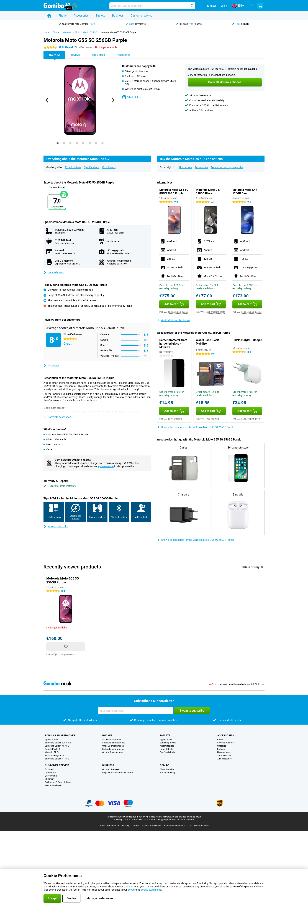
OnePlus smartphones (113, 746)
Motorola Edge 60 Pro (55, 755)
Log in (224, 5)
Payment (49, 769)
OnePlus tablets (167, 752)
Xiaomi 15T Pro (52, 752)
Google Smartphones (112, 752)
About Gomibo (167, 769)
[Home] (49, 15)
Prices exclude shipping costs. (186, 817)
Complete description (59, 417)
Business (118, 15)
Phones (107, 735)
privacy (132, 889)
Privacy (125, 825)
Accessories (81, 15)
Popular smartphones (60, 735)
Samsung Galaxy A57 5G (57, 746)
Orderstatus (50, 772)
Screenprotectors (225, 742)
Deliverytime (51, 776)
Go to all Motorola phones (175, 320)
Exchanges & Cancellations (58, 782)
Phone (62, 15)
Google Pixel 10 (52, 749)
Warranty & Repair (53, 785)
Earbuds (221, 749)
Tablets (100, 15)
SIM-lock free (134, 97)
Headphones (223, 752)
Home (46, 32)
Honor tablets (166, 749)
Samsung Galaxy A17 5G (57, 758)
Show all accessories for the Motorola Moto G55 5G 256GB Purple (197, 427)
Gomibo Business (110, 769)
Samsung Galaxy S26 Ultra (58, 742)
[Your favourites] (251, 5)
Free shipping (175, 419)
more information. (185, 819)
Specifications (91, 167)
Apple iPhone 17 (53, 739)
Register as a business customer (117, 772)
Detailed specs (56, 272)
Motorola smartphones (113, 749)
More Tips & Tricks (58, 526)
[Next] (112, 100)
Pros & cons (108, 167)
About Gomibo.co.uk (109, 825)
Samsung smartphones (113, 742)
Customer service (141, 15)
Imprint (135, 825)
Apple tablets (166, 739)
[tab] (58, 143)
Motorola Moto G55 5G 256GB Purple (118, 32)
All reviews (53, 365)
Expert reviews (73, 167)
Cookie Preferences (151, 825)
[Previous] (47, 100)
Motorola (67, 32)
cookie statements (151, 889)
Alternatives (185, 167)
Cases (220, 739)
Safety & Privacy (167, 772)
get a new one (106, 466)
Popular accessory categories (227, 167)
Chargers (221, 746)
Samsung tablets (168, 742)
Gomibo (165, 765)
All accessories (224, 758)
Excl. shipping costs (178, 312)
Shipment (49, 779)
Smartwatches (224, 755)
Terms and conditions (174, 825)
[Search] (192, 6)
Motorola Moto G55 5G (86, 32)
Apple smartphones (111, 739)
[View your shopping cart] (260, 5)
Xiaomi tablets (167, 746)
